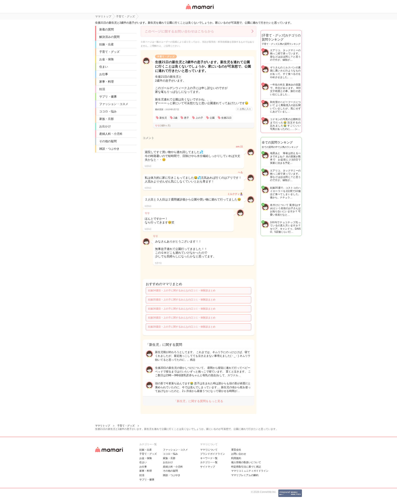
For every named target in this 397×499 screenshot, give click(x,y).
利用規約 (236, 458)
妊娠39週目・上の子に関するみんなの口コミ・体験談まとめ (181, 326)
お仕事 (103, 74)
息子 (186, 117)
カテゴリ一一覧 (209, 462)
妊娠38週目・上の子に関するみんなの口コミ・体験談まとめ (181, 317)
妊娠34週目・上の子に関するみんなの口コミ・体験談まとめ (181, 290)
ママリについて (209, 449)
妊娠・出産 (106, 44)
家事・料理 (106, 81)
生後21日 (226, 117)
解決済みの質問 (109, 37)
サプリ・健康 (108, 96)
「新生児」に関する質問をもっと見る (198, 401)
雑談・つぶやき (109, 148)
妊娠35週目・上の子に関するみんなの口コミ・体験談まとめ (181, 299)
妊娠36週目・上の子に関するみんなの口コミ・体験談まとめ (181, 308)
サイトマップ (207, 466)
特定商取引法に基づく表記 (246, 466)
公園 (212, 117)
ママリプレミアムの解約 (244, 475)
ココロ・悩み (108, 111)
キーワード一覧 (209, 458)
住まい (103, 66)
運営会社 (236, 449)
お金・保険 (106, 59)
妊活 (102, 89)
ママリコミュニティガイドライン (249, 470)
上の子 (199, 117)
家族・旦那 (106, 119)
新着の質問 (106, 29)
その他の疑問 (108, 141)
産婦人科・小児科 (110, 133)
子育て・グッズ (109, 51)
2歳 (175, 117)
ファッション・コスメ (113, 104)
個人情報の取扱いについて (246, 462)
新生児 (163, 117)
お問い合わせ (238, 453)
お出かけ (105, 126)
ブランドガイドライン (212, 453)
